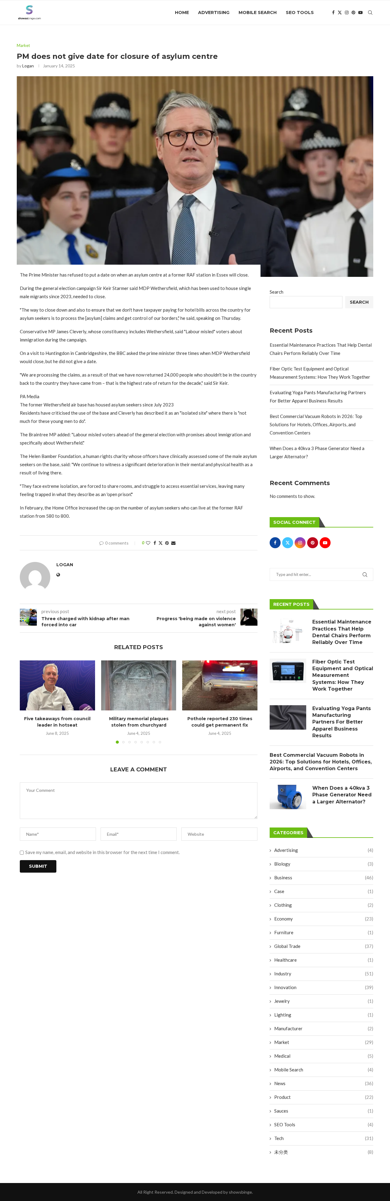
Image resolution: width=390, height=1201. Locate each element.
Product (323, 1097)
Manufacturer (323, 1028)
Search (276, 292)
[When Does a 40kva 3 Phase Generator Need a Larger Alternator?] (288, 797)
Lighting (323, 1014)
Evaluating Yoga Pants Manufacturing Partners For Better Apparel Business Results (341, 722)
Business (323, 877)
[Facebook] (333, 12)
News (323, 1083)
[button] (28, 701)
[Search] (370, 12)
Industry (323, 973)
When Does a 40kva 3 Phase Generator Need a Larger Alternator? (342, 795)
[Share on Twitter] (160, 542)
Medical (323, 1056)
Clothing (323, 905)
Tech (323, 1138)
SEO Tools (300, 12)
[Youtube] (360, 12)
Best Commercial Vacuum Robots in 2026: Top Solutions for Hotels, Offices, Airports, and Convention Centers (316, 424)
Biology (323, 864)
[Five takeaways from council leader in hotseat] (57, 685)
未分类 (323, 1152)
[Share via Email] (173, 542)
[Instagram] (347, 12)
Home (182, 12)
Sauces (323, 1110)
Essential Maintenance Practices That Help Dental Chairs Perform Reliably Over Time (341, 632)
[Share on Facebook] (155, 542)
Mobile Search (258, 12)
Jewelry (323, 1001)
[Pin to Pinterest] (167, 542)
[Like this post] (148, 542)
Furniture (323, 932)
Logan (28, 65)
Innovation (323, 987)
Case (323, 891)
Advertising (213, 12)
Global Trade (323, 946)
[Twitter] (340, 12)
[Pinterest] (353, 12)
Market (323, 1042)
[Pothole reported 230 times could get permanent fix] (219, 685)
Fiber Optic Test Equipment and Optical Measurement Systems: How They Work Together (342, 675)
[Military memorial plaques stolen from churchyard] (138, 685)
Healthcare (323, 960)
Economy (323, 918)
